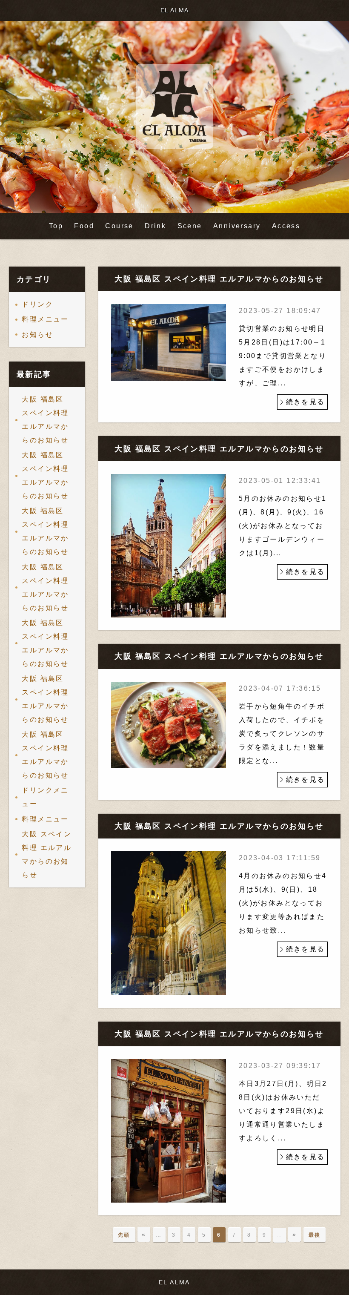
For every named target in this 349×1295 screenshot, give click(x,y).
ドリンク (37, 304)
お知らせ (37, 334)
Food (84, 226)
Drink (155, 226)
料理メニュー (45, 319)
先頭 (124, 1235)
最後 (315, 1235)
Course (119, 226)
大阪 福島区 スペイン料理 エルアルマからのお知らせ (45, 420)
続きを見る (305, 401)
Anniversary (236, 226)
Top (56, 226)
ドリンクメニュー (45, 797)
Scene (189, 226)
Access (286, 226)
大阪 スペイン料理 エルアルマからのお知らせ (47, 854)
